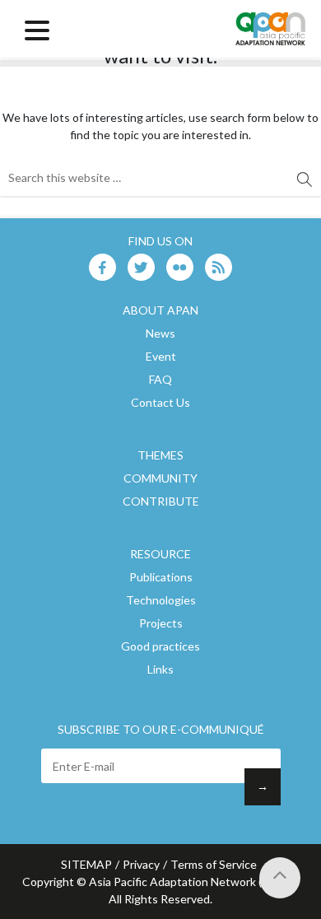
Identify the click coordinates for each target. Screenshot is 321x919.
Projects (161, 623)
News (160, 333)
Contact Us (160, 402)
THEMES (160, 455)
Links (160, 669)
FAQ (160, 379)
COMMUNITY (160, 478)
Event (161, 356)
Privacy (141, 864)
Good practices (160, 646)
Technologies (161, 600)
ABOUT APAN (160, 310)
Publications (161, 577)
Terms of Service (213, 864)
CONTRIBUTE (161, 501)
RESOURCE (160, 554)
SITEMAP (86, 864)
